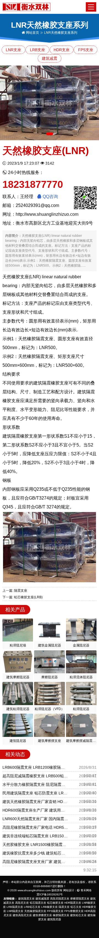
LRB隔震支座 (15, 906)
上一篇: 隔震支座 (14, 591)
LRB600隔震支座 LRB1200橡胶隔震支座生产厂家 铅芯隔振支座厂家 (35, 767)
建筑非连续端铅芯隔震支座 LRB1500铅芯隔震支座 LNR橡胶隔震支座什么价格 (35, 836)
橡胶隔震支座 (61, 915)
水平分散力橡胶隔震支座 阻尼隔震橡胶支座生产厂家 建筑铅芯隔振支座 (35, 784)
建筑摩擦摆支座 (42, 915)
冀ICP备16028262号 (50, 894)
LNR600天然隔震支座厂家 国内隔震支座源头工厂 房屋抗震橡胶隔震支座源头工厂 (35, 819)
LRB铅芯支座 (32, 906)
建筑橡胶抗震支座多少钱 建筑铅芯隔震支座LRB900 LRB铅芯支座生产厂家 (35, 853)
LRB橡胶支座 (49, 906)
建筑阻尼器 (54, 919)
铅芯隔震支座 (38, 902)
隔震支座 (64, 906)
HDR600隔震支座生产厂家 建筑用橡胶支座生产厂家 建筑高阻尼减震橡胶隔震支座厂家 (35, 810)
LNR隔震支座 (15, 911)
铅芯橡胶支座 (55, 902)
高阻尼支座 (22, 902)
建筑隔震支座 (26, 898)
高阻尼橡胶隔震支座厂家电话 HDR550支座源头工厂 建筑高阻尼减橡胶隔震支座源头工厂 (35, 827)
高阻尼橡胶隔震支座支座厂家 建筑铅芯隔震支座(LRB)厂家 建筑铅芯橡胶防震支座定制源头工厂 (35, 861)
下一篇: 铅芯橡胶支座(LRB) (22, 597)
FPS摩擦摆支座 (74, 911)
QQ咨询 (50, 196)
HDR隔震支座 (72, 902)
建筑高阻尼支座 (22, 915)
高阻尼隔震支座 (59, 898)
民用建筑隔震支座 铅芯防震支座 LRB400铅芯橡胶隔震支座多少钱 (35, 793)
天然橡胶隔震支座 (35, 911)
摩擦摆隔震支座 (79, 898)
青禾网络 (86, 890)
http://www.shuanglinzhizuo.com (47, 214)
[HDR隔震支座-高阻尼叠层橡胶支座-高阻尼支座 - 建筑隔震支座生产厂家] (26, 6)
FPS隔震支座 (55, 911)
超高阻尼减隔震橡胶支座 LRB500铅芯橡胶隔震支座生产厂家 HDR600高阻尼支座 (35, 776)
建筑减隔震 (42, 898)
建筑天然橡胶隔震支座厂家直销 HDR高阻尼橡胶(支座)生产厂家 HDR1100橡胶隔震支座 (35, 801)
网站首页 (32, 33)
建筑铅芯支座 (78, 915)
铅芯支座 (75, 906)
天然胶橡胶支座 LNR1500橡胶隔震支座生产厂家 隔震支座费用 (35, 844)
